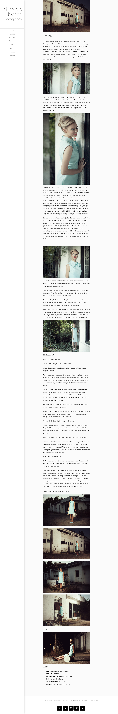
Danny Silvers (71, 702)
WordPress (90, 700)
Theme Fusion (65, 700)
